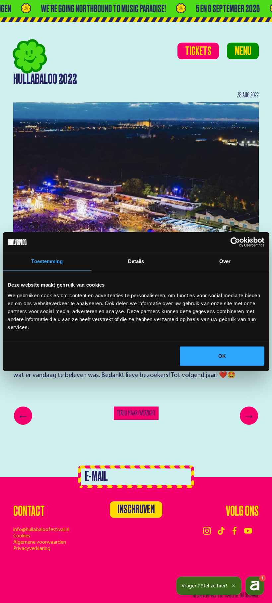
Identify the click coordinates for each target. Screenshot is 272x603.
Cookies (21, 536)
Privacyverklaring (31, 548)
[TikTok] (221, 531)
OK (222, 355)
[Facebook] (235, 531)
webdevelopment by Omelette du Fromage (225, 595)
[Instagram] (207, 531)
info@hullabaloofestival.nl (41, 529)
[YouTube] (248, 531)
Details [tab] (136, 261)
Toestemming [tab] (47, 261)
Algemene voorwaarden (39, 542)
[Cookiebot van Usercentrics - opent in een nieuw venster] (235, 242)
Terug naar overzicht (136, 413)
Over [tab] (225, 261)
